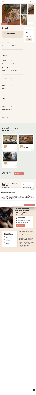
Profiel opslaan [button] (27, 28)
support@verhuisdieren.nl (23, 246)
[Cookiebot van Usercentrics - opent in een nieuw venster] (31, 189)
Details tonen (31, 202)
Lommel (5, 148)
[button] (31, 1)
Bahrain (21, 148)
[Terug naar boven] (34, 390)
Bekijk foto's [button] (30, 23)
